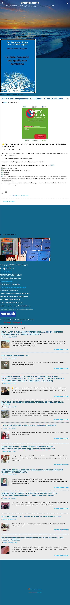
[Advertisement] (35, 20)
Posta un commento (9, 201)
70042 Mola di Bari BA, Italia (20, 195)
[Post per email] (6, 193)
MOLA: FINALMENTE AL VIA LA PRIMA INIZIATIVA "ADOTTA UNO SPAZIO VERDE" (31, 517)
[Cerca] (67, 3)
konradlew (39, 592)
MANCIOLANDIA (30, 3)
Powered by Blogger (36, 589)
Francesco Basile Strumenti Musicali (13, 287)
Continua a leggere (61, 349)
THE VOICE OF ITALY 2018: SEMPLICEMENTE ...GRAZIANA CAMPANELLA (28, 425)
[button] (67, 99)
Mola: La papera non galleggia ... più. (15, 355)
